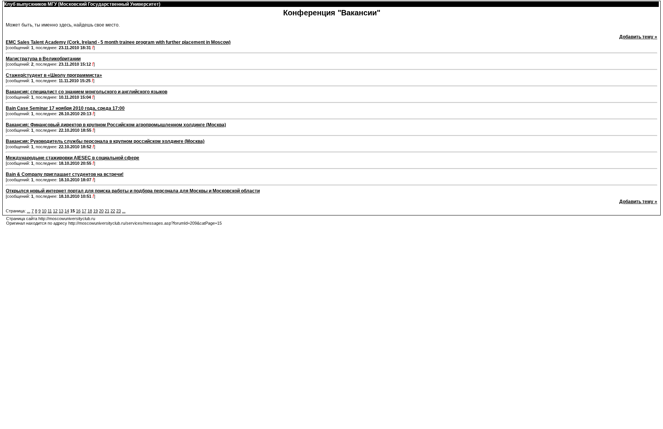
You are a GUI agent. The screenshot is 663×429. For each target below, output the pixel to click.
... (28, 211)
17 (84, 211)
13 (61, 211)
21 (107, 211)
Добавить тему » (638, 37)
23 (118, 211)
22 (112, 211)
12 (55, 211)
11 (50, 211)
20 (101, 211)
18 (89, 211)
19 (95, 211)
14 (66, 211)
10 (44, 211)
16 (78, 211)
